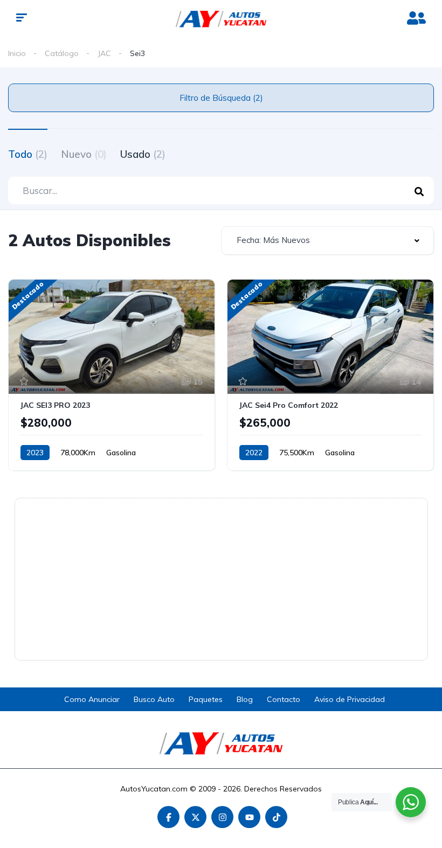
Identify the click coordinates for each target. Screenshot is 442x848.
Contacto (283, 699)
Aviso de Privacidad (349, 699)
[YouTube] (249, 817)
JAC (104, 53)
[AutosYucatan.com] (221, 18)
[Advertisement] (221, 579)
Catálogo (62, 53)
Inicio (17, 53)
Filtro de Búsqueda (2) (221, 98)
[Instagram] (222, 817)
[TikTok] (276, 817)
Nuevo (84, 154)
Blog (245, 699)
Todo (27, 154)
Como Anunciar (92, 699)
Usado (142, 154)
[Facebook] (168, 817)
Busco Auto (154, 699)
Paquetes (206, 699)
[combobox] (327, 240)
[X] (195, 817)
